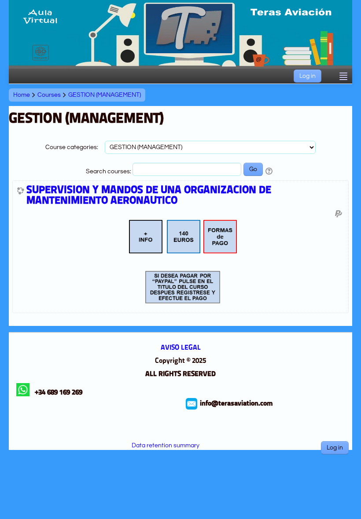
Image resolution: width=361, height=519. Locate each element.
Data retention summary (165, 445)
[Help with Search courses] (269, 171)
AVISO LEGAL (181, 347)
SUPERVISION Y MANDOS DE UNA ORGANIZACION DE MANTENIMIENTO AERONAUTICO (148, 195)
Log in (307, 76)
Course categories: (71, 147)
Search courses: (109, 171)
